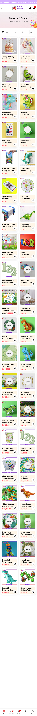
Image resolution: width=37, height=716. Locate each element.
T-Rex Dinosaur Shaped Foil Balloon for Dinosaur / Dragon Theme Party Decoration (8, 617)
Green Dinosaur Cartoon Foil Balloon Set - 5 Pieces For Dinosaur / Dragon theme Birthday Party (26, 589)
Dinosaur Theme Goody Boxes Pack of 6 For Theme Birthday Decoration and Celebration (8, 701)
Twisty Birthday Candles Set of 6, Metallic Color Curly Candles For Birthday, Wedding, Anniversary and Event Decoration (8, 58)
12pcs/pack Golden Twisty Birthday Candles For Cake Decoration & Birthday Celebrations (27, 393)
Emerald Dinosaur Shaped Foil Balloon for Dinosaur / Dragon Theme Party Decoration (8, 589)
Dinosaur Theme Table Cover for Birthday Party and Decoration (8, 226)
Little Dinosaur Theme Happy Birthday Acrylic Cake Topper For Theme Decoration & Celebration (27, 701)
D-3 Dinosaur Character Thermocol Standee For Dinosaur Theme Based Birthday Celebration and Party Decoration (27, 645)
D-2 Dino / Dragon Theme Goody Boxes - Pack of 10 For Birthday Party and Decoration (8, 337)
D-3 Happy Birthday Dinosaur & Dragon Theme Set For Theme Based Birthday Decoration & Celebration (26, 617)
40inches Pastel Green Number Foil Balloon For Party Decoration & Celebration (8, 281)
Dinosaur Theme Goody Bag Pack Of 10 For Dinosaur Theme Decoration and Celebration (8, 170)
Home (11, 22)
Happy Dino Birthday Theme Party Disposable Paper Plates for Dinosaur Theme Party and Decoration (8, 533)
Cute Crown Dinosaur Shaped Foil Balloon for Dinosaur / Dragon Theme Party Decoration (8, 114)
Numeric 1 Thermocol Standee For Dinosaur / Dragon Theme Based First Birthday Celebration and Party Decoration (8, 561)
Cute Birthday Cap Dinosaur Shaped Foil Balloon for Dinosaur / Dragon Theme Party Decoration (26, 673)
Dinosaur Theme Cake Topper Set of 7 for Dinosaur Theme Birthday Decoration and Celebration (27, 421)
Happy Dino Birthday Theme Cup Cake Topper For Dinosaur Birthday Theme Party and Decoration (27, 281)
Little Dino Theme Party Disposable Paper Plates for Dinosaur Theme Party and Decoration (27, 197)
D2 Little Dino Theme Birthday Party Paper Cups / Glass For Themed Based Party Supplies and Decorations (8, 449)
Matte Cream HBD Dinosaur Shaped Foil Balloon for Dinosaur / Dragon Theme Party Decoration (26, 309)
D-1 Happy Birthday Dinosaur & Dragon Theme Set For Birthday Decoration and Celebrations (27, 477)
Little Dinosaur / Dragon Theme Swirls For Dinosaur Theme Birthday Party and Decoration (8, 253)
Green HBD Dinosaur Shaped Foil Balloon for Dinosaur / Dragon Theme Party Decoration (27, 86)
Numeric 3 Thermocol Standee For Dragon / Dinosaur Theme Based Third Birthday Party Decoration (27, 114)
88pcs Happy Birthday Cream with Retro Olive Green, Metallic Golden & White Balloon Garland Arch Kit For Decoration (27, 561)
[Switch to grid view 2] (22, 32)
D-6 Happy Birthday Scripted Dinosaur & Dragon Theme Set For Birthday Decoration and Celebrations (8, 673)
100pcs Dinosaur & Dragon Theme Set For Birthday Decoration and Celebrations (8, 505)
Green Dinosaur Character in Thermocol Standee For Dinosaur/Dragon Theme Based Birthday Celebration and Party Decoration (8, 421)
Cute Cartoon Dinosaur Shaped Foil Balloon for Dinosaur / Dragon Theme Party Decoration (27, 170)
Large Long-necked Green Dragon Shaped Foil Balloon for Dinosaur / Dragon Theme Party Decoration (26, 226)
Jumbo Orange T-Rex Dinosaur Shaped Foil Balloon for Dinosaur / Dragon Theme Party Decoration (26, 505)
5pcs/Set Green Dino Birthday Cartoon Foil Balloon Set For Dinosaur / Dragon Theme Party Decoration (8, 393)
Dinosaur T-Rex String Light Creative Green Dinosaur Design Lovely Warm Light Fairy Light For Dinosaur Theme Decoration (8, 365)
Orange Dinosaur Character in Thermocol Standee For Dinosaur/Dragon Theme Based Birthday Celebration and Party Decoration (27, 337)
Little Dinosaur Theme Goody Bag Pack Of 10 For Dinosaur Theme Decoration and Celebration (8, 477)
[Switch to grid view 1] (19, 32)
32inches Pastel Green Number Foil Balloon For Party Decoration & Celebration (26, 449)
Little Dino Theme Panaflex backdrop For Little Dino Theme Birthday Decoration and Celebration (8, 309)
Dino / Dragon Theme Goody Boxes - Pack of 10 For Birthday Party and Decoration (26, 533)
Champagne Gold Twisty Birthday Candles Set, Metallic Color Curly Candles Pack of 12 (7, 86)
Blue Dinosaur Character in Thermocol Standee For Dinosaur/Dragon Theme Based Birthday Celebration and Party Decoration (27, 365)
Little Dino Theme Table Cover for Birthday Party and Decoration (8, 142)
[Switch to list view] (14, 32)
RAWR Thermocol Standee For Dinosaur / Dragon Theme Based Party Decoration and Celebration (26, 253)
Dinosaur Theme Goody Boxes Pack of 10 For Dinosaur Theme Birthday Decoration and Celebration (8, 645)
